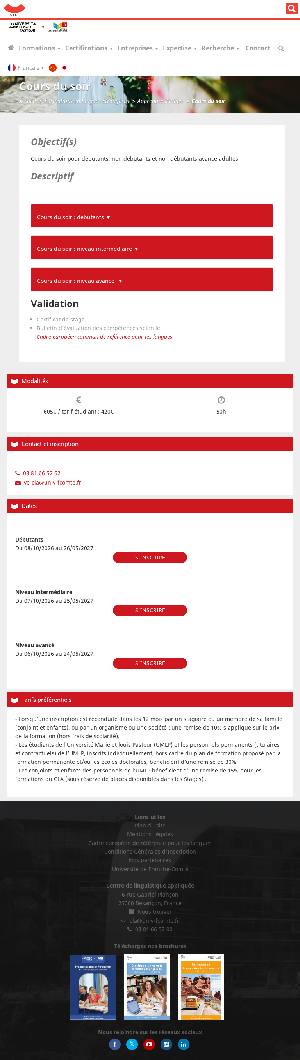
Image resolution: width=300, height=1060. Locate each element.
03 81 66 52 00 (153, 929)
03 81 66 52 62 (41, 473)
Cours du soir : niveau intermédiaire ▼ (88, 248)
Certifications (87, 48)
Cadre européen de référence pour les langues (150, 843)
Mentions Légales (150, 834)
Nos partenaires (150, 860)
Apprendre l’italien (160, 101)
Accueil (27, 101)
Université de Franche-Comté (150, 869)
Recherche (219, 48)
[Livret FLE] (93, 987)
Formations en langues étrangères (87, 101)
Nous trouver (154, 911)
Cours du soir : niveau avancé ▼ (80, 280)
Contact (258, 48)
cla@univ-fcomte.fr (153, 920)
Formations (38, 48)
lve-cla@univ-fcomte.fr (51, 482)
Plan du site (150, 825)
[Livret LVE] (201, 987)
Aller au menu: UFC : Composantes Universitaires (14, 9)
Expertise (178, 48)
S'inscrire (150, 557)
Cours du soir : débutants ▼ (74, 217)
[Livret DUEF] (147, 987)
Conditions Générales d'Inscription (150, 851)
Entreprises (136, 48)
